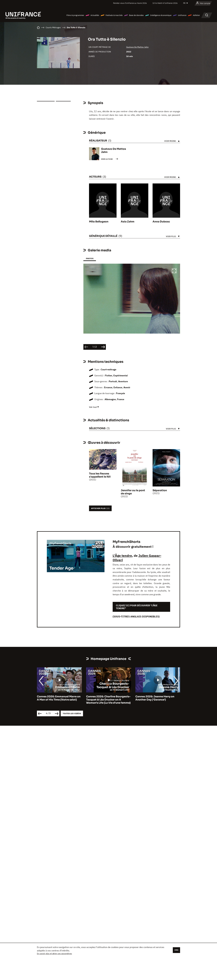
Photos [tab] (89, 258)
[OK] (176, 950)
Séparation (160, 490)
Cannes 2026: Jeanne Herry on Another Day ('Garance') (105, 698)
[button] (174, 271)
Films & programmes (75, 15)
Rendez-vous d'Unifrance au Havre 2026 (130, 3)
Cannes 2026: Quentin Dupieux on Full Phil (157, 698)
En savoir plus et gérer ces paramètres (54, 953)
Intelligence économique (160, 15)
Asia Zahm (127, 221)
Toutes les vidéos (72, 713)
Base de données (136, 15)
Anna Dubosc (161, 221)
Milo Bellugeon (98, 221)
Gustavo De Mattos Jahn (137, 47)
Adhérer (196, 15)
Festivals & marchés (114, 15)
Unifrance (182, 15)
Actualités (95, 15)
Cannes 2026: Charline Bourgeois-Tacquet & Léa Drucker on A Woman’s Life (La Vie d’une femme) (59, 699)
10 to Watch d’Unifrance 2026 (165, 3)
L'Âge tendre (122, 555)
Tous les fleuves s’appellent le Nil (100, 475)
